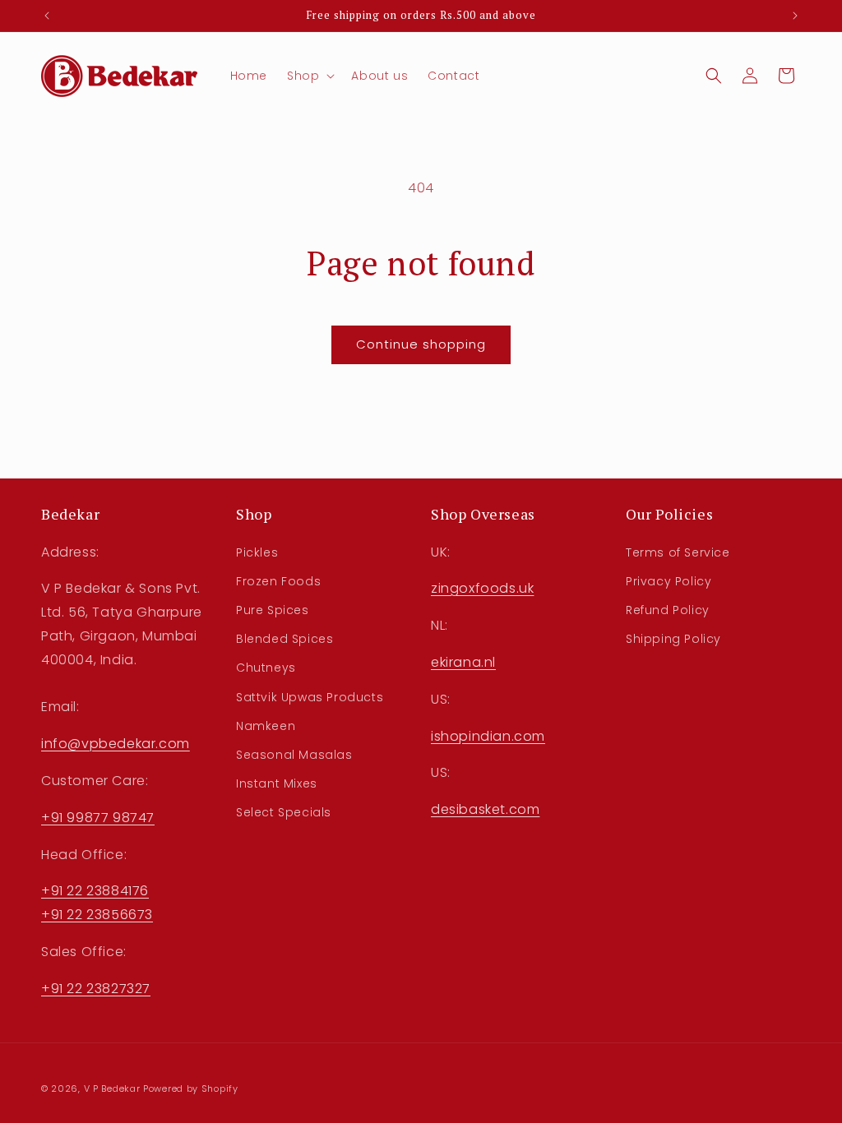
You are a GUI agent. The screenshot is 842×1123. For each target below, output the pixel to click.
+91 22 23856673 (97, 914)
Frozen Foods (278, 581)
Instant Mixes (276, 783)
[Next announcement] (795, 15)
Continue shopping (421, 344)
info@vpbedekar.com (115, 743)
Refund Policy (668, 610)
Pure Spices (272, 610)
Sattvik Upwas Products (309, 697)
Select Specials (283, 812)
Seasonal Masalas (294, 754)
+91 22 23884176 (95, 890)
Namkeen (265, 726)
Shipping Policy (673, 639)
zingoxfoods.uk (482, 588)
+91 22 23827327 (95, 988)
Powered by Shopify (190, 1088)
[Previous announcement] (47, 15)
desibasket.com (485, 809)
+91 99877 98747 (98, 817)
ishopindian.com (488, 736)
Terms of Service (678, 552)
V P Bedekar (112, 1088)
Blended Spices (284, 639)
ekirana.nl (463, 662)
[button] (309, 75)
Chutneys (266, 667)
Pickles (257, 552)
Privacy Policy (668, 581)
